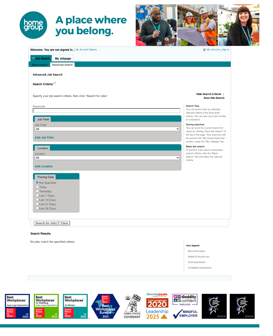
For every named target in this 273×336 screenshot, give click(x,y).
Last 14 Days (47, 200)
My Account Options (86, 49)
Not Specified (47, 183)
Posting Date (46, 177)
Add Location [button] (44, 166)
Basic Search (39, 64)
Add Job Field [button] (44, 137)
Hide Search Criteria (208, 94)
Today (43, 187)
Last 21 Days (47, 204)
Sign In (225, 49)
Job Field (40, 125)
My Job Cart (213, 49)
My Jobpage (63, 58)
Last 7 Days (46, 195)
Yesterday (45, 191)
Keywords (39, 106)
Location (40, 154)
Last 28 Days (47, 208)
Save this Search (214, 98)
